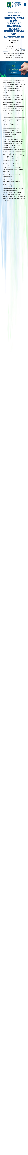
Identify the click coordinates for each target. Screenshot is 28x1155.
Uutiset (16, 12)
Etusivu (9, 12)
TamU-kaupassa (13, 186)
